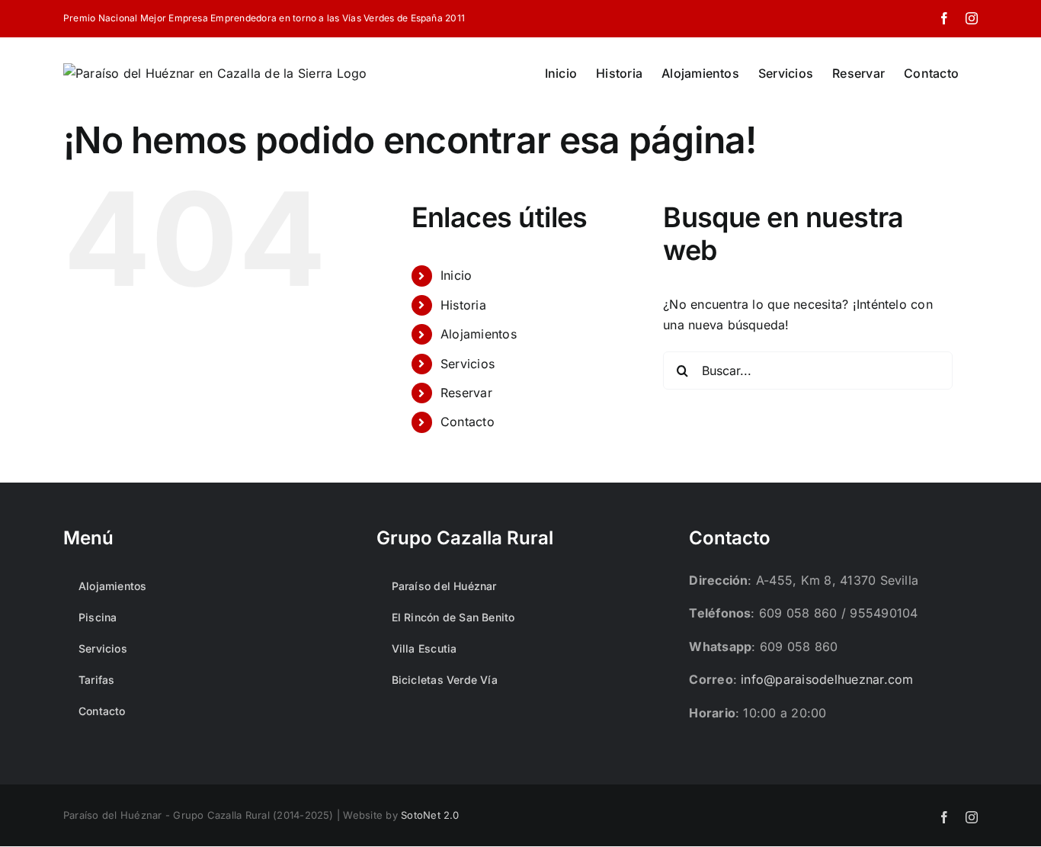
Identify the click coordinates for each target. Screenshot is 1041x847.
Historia (463, 305)
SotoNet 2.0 (430, 815)
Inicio (456, 275)
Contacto (467, 421)
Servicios (467, 363)
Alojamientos (478, 334)
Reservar (466, 392)
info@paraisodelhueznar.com (827, 679)
